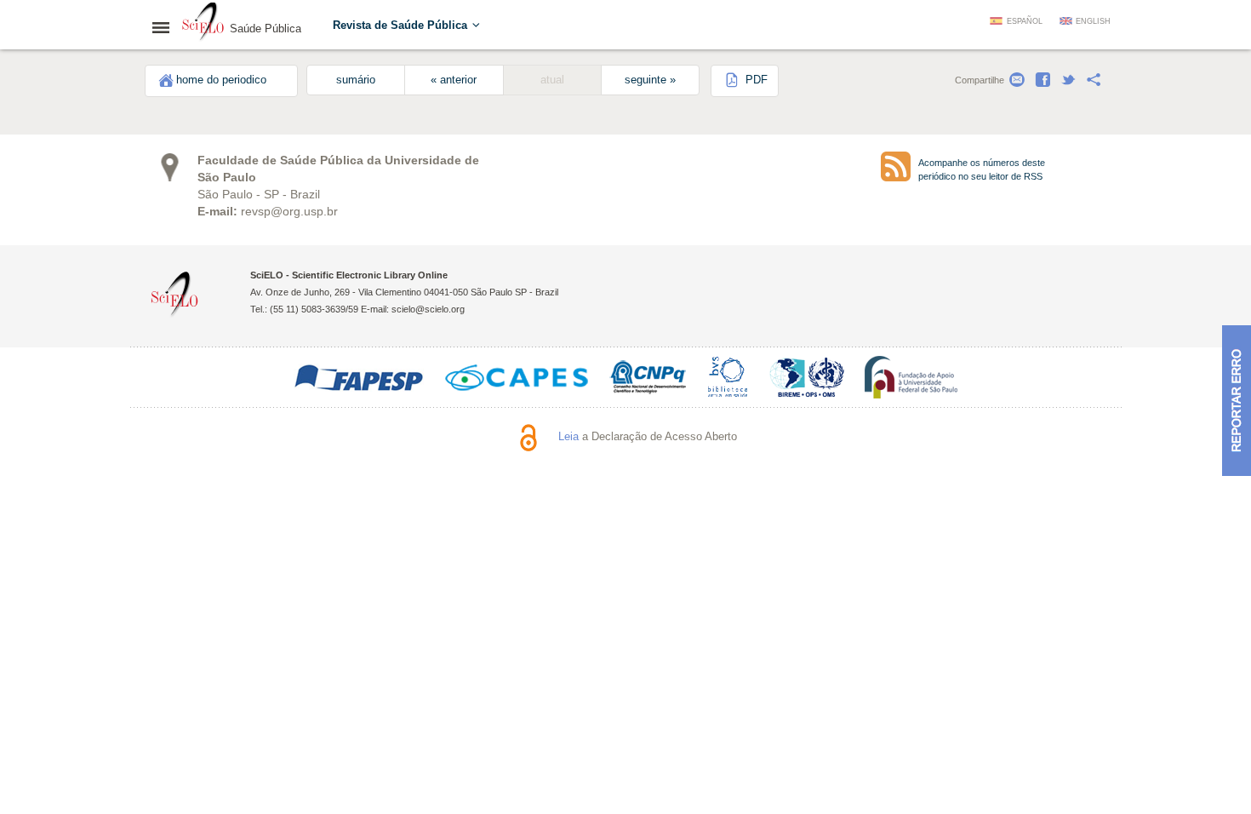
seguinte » (650, 80)
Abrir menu (166, 27)
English (1093, 21)
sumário (355, 80)
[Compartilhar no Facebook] (1042, 80)
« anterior (454, 80)
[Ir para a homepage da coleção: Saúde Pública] (203, 24)
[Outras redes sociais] (1093, 80)
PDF (755, 80)
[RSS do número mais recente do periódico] (896, 166)
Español (1024, 21)
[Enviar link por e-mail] (1017, 80)
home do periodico (221, 80)
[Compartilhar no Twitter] (1068, 80)
